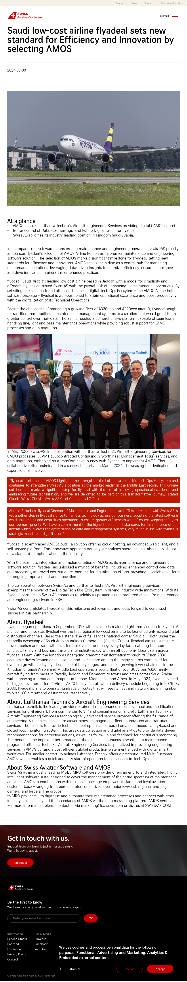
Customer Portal (170, 3)
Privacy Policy (16, 954)
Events (119, 3)
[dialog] (119, 959)
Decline (129, 969)
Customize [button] (73, 969)
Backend (13, 944)
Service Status (17, 939)
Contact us (21, 862)
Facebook (41, 944)
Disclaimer (14, 949)
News (134, 3)
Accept (160, 969)
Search (149, 3)
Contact (12, 959)
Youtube (40, 949)
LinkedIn (40, 939)
